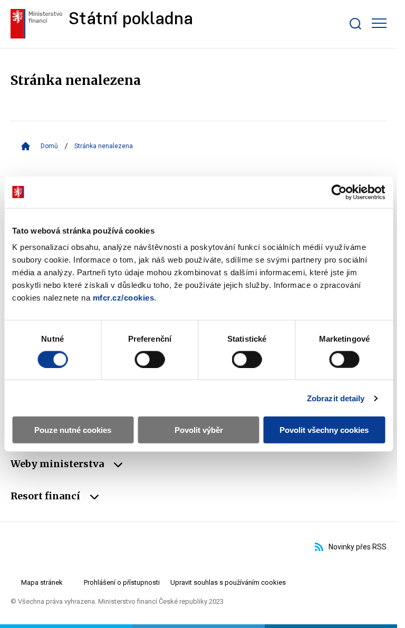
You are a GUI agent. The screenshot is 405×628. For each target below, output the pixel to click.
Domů (49, 146)
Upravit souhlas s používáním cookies (228, 582)
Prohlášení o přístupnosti (122, 582)
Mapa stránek (42, 582)
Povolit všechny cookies (324, 430)
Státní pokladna (131, 20)
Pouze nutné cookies (72, 430)
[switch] (149, 359)
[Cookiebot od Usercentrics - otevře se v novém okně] (339, 192)
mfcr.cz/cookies (124, 297)
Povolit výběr (199, 430)
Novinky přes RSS (358, 547)
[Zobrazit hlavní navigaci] (379, 23)
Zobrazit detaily (336, 397)
